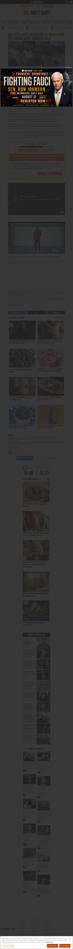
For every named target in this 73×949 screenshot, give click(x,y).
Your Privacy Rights (8, 945)
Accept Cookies (52, 945)
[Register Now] (36, 86)
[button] (36, 474)
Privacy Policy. (49, 942)
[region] (36, 942)
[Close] (70, 939)
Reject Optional (64, 945)
